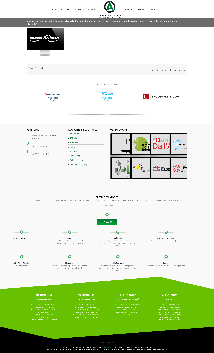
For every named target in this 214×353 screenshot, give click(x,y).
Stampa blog (75, 155)
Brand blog (74, 133)
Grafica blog (75, 142)
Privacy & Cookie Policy (107, 342)
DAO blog (74, 138)
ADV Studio (107, 347)
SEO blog (73, 151)
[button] (158, 9)
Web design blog (77, 160)
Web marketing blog (78, 164)
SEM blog (73, 147)
